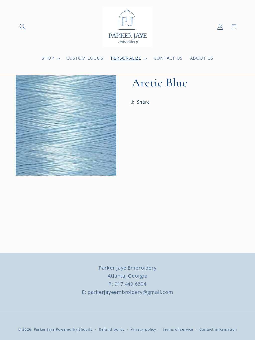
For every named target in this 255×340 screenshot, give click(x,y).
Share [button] (143, 102)
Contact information (218, 329)
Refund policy (112, 329)
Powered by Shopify (74, 329)
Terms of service (177, 329)
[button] (22, 27)
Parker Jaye (44, 329)
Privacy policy (143, 329)
